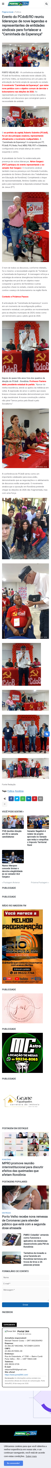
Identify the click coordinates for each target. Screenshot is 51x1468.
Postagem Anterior (11, 882)
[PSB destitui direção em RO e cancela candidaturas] (13, 822)
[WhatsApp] (22, 798)
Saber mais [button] (31, 1456)
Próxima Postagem (39, 882)
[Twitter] (17, 798)
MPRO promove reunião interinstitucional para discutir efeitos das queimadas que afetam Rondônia (22, 1169)
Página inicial (7, 12)
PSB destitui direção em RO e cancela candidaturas (12, 834)
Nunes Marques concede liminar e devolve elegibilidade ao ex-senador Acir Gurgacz (12, 871)
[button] (3, 3)
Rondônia (19, 791)
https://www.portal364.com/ (16, 1375)
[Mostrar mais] (4, 804)
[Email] (40, 798)
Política (18, 12)
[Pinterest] (34, 798)
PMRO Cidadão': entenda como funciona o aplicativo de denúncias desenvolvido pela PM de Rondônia (36, 1240)
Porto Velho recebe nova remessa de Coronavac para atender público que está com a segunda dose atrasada (25, 1222)
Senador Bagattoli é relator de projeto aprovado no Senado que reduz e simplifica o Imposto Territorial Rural (37, 838)
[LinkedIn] (28, 798)
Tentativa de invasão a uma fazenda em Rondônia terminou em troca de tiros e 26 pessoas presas (35, 1259)
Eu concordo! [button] (13, 1463)
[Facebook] (11, 798)
